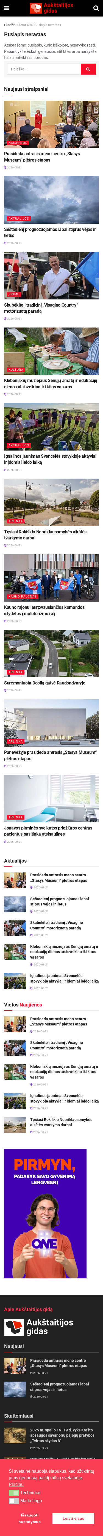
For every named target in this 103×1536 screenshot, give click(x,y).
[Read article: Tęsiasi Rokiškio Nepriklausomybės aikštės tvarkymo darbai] (51, 502)
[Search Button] (96, 8)
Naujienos (18, 143)
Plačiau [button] (16, 1484)
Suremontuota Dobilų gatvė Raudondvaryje (44, 683)
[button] (14, 1493)
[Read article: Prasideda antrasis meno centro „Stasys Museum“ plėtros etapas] (51, 124)
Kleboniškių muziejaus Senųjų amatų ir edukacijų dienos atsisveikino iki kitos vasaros (64, 951)
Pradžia (10, 25)
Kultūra (16, 370)
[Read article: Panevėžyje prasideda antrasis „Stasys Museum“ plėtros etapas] (51, 723)
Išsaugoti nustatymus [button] (29, 1518)
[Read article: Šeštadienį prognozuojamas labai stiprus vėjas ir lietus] (51, 200)
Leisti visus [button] (73, 1518)
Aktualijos (19, 218)
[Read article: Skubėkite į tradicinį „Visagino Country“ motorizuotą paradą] (51, 275)
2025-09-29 (40, 1448)
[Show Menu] (6, 8)
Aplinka (16, 521)
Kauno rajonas (23, 596)
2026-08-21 (14, 167)
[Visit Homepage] (51, 8)
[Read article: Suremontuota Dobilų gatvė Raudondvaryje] (51, 653)
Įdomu (14, 294)
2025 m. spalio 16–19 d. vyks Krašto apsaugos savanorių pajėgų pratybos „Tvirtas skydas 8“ (62, 1435)
